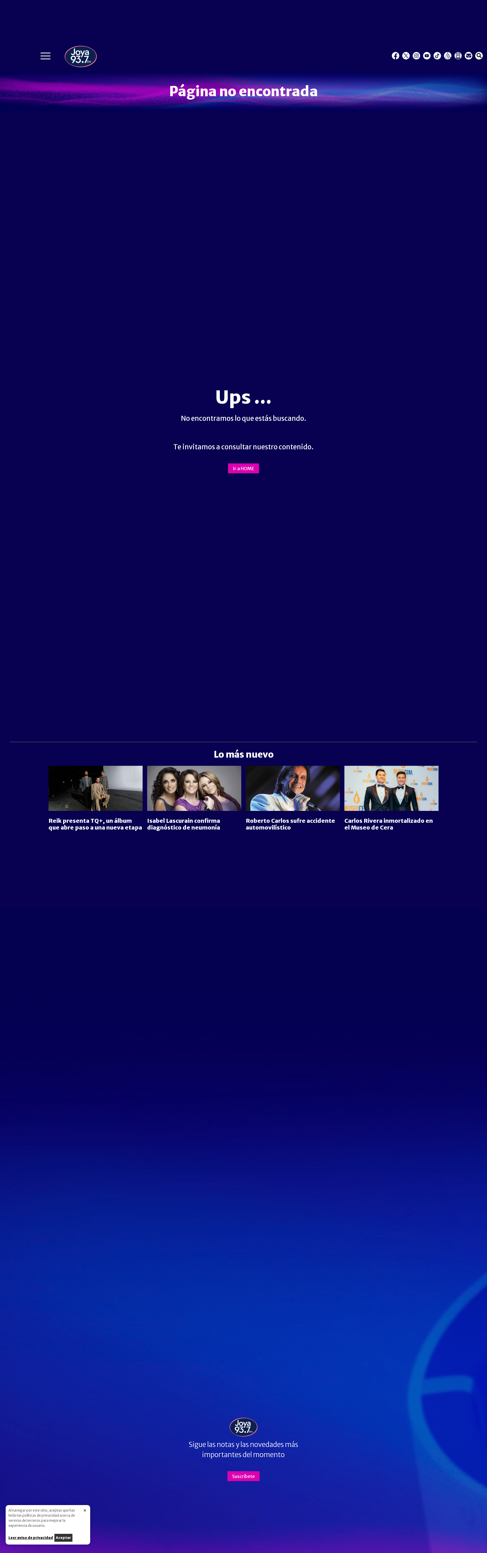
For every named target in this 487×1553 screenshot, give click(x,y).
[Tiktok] (437, 55)
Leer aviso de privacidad (30, 1538)
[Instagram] (416, 55)
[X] (405, 55)
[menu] (45, 57)
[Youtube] (426, 55)
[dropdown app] (458, 56)
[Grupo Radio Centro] (447, 55)
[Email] (468, 55)
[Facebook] (395, 55)
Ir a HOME (243, 468)
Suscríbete (243, 1476)
